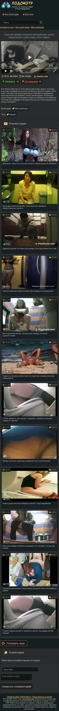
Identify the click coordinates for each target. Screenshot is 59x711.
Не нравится (31, 81)
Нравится (10, 81)
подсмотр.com (28, 699)
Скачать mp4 (42, 76)
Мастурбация (21, 108)
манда (12, 114)
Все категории (12, 14)
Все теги (29, 14)
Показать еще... (16, 643)
